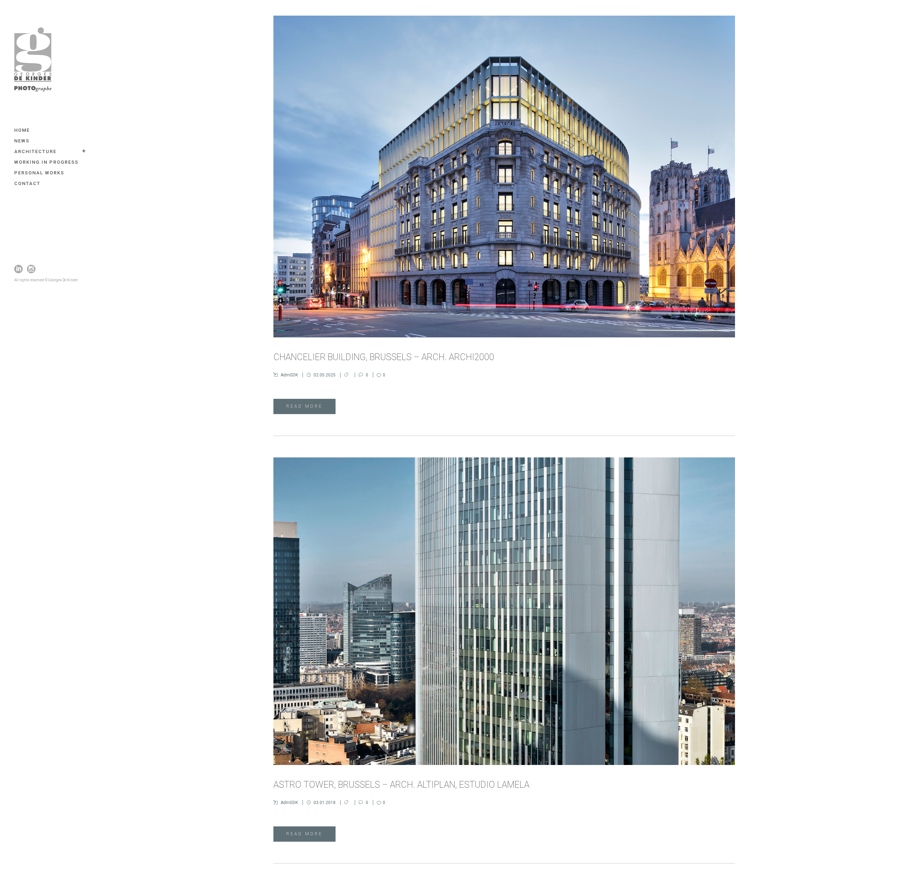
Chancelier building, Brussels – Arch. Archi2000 (383, 357)
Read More (304, 406)
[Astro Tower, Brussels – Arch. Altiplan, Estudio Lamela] (504, 611)
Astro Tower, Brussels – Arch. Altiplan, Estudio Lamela (401, 785)
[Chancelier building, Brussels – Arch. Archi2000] (504, 176)
